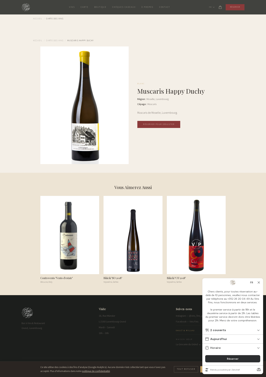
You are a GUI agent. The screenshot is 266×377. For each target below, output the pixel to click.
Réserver (235, 7)
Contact (164, 7)
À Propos (147, 7)
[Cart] (220, 7)
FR (210, 7)
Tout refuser (186, 369)
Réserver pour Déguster (158, 124)
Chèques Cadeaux (124, 7)
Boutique (100, 7)
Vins (72, 7)
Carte (84, 7)
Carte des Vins (54, 40)
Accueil (37, 18)
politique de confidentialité (96, 371)
